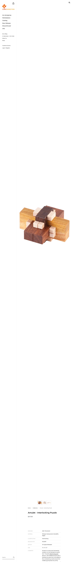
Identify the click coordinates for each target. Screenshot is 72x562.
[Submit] (13, 557)
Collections (35, 507)
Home (29, 507)
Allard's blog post (54, 554)
